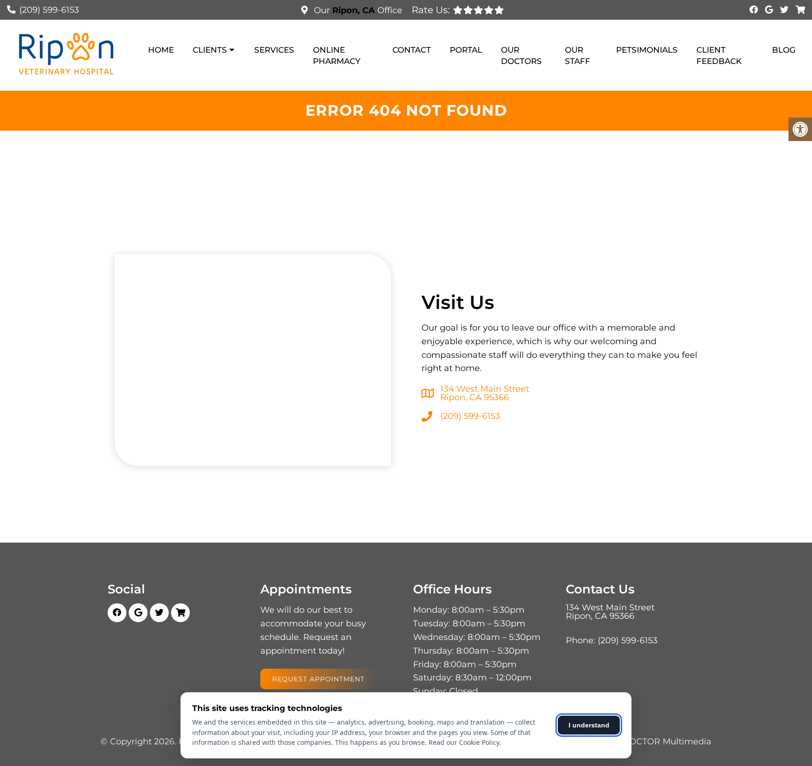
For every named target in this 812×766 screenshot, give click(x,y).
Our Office (357, 10)
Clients (210, 50)
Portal (466, 50)
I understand (589, 725)
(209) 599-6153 (49, 10)
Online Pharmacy (336, 55)
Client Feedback (719, 55)
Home (161, 50)
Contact (411, 50)
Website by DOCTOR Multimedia (641, 741)
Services (274, 50)
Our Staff (577, 55)
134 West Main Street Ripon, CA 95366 (484, 393)
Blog (784, 50)
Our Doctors (521, 55)
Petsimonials (647, 50)
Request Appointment (318, 679)
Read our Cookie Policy (464, 742)
